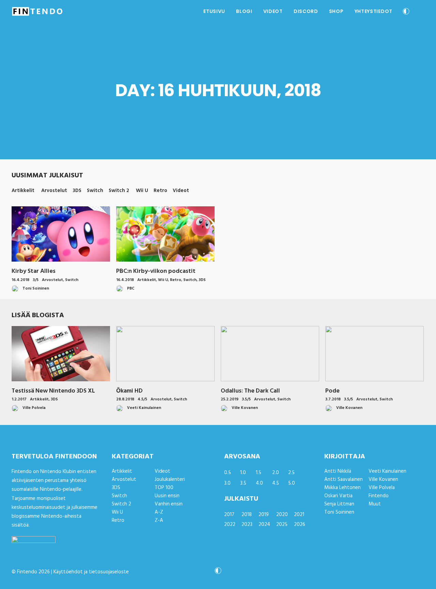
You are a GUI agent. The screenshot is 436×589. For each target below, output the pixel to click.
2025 (281, 524)
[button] (421, 11)
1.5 (258, 473)
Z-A (159, 520)
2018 (247, 515)
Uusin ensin (167, 496)
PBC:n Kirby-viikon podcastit (156, 271)
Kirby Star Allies (34, 271)
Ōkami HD (129, 391)
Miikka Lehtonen (342, 488)
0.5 (227, 473)
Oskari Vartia (338, 496)
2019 (264, 515)
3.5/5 (246, 399)
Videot (273, 11)
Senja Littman (339, 504)
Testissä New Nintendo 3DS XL (53, 391)
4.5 (275, 483)
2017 (229, 515)
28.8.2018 (125, 399)
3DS (202, 280)
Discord (306, 11)
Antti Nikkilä (337, 471)
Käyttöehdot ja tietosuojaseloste (91, 572)
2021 (299, 515)
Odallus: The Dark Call (250, 391)
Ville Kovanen (383, 479)
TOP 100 (164, 488)
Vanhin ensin (169, 504)
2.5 (291, 473)
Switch (71, 280)
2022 (229, 524)
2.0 (275, 473)
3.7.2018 (333, 399)
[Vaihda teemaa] (406, 12)
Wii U (163, 280)
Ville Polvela (382, 488)
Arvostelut (52, 280)
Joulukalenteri (170, 479)
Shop (336, 11)
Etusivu (214, 11)
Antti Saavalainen (343, 479)
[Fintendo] (37, 11)
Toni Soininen (339, 512)
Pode (332, 391)
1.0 (243, 473)
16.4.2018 (20, 280)
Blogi (244, 11)
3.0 (227, 483)
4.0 (259, 483)
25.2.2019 (229, 399)
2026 (299, 524)
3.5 (243, 483)
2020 (282, 515)
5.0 (291, 483)
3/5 (35, 280)
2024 (264, 524)
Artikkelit (146, 280)
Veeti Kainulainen (387, 471)
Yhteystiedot (373, 11)
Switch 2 (121, 504)
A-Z (159, 512)
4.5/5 (142, 399)
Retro (175, 280)
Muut (375, 504)
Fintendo (379, 496)
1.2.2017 (19, 399)
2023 (247, 524)
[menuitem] (214, 11)
